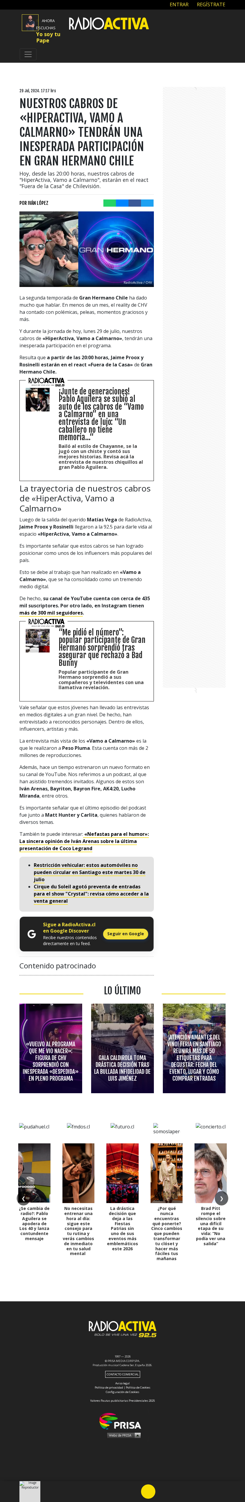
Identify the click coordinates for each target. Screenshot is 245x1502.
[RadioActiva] (109, 24)
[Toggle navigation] (28, 54)
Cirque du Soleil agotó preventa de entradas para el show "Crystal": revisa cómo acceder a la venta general (91, 893)
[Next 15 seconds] (162, 1491)
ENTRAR (179, 4)
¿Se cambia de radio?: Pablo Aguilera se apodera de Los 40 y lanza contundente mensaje (34, 1223)
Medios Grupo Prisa (122, 1435)
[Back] (119, 1491)
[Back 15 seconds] (134, 1491)
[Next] (177, 1491)
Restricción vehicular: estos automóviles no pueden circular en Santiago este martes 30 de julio (90, 872)
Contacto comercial (123, 1374)
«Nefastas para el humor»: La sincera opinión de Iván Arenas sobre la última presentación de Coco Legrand (84, 841)
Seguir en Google (125, 933)
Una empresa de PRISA (122, 1420)
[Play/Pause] (148, 1491)
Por (33, 203)
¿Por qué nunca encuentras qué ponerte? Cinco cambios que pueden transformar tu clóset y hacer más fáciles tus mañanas (166, 1233)
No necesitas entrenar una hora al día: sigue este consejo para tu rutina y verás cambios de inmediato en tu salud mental (78, 1230)
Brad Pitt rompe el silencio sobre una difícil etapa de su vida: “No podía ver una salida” (211, 1225)
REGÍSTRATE (210, 4)
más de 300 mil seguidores (51, 612)
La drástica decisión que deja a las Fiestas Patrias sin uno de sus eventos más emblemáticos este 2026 (122, 1228)
